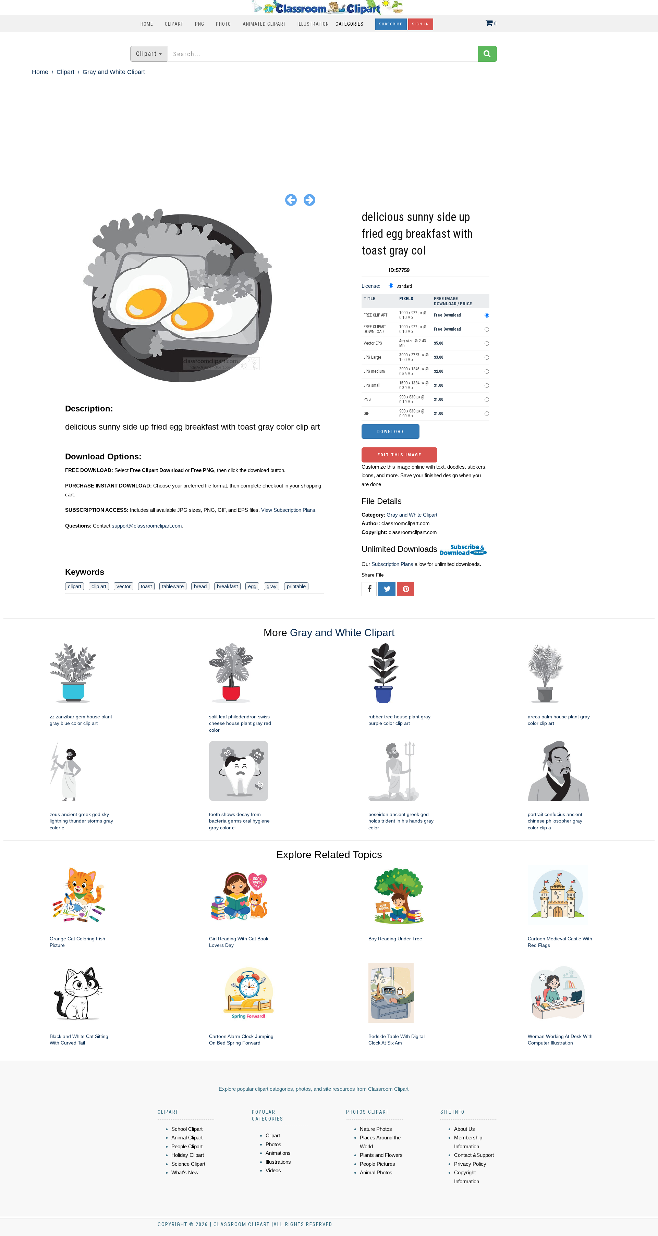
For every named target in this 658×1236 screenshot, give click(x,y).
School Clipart (187, 1129)
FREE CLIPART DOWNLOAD (375, 329)
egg (252, 586)
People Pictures (377, 1164)
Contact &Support (474, 1155)
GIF (366, 413)
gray (272, 586)
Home (147, 24)
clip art (99, 586)
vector (124, 586)
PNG (199, 24)
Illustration (313, 24)
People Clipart (187, 1146)
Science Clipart (188, 1164)
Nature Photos (376, 1129)
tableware (173, 586)
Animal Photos (376, 1172)
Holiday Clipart (187, 1155)
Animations (278, 1153)
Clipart (174, 24)
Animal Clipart (187, 1137)
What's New (184, 1172)
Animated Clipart (264, 24)
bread (200, 586)
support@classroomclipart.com (147, 526)
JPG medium (374, 371)
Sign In (420, 24)
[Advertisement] (329, 129)
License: (371, 286)
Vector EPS (373, 343)
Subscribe (391, 24)
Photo (223, 24)
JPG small (372, 385)
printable (296, 586)
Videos (273, 1170)
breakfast (227, 586)
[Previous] (291, 199)
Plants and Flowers (381, 1155)
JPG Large (372, 357)
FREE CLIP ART (376, 315)
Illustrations (278, 1162)
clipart (74, 586)
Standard (404, 286)
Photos (273, 1144)
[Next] (309, 199)
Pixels (406, 298)
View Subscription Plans (288, 510)
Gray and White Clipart (114, 72)
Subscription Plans (392, 564)
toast (146, 586)
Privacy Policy (470, 1164)
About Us (464, 1129)
